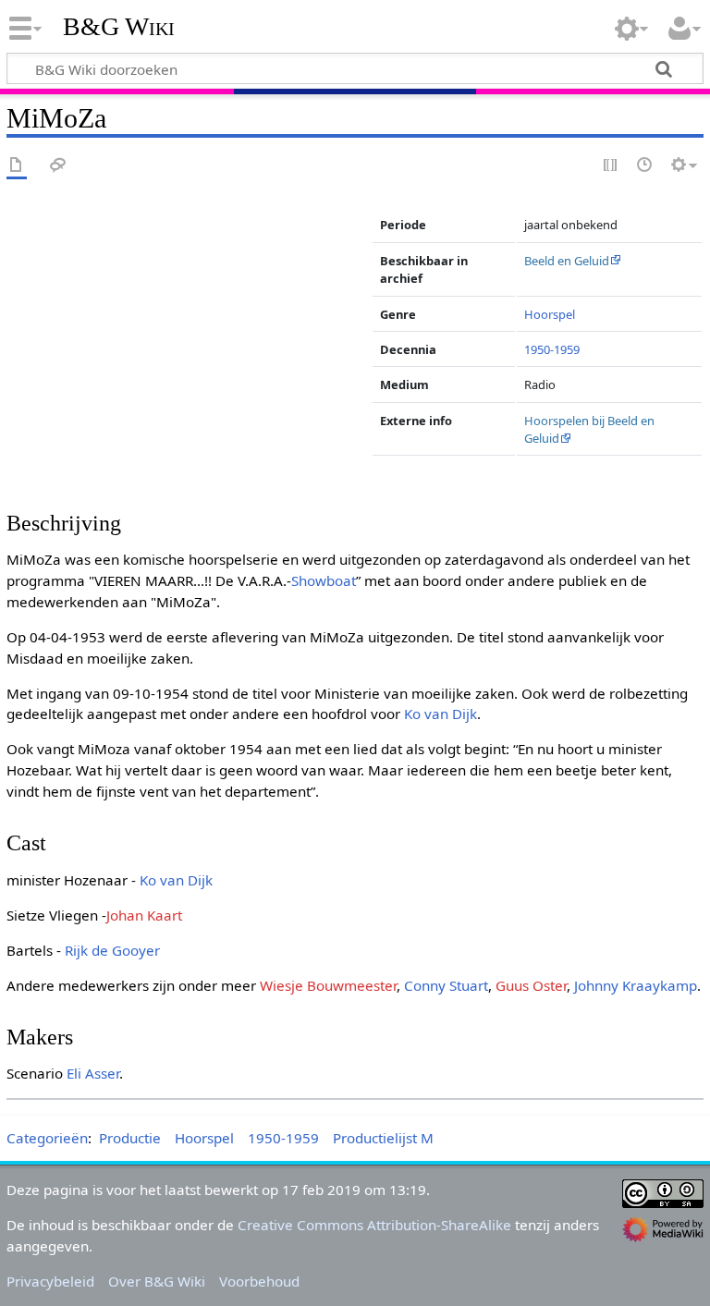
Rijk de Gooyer (112, 950)
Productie (130, 1138)
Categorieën (47, 1138)
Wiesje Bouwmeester (328, 985)
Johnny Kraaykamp (635, 985)
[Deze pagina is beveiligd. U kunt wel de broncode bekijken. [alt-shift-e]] (611, 166)
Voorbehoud (259, 1281)
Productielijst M (383, 1138)
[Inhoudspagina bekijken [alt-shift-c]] (16, 166)
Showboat (323, 580)
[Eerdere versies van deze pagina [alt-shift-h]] (645, 166)
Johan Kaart (144, 915)
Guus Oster (531, 985)
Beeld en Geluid (566, 260)
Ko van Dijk (440, 713)
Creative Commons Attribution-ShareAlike (374, 1224)
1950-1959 (552, 349)
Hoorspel (549, 314)
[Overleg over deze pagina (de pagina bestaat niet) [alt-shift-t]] (58, 166)
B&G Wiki (119, 27)
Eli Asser (93, 1073)
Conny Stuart (446, 985)
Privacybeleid (50, 1281)
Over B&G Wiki (156, 1281)
